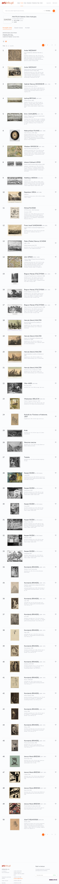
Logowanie (48, 3)
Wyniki (21, 3)
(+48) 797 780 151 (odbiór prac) (19, 874)
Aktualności (29, 3)
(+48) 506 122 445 (17, 882)
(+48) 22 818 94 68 (17, 871)
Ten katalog (48, 10)
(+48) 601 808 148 (17, 880)
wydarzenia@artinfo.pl (18, 878)
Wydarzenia (34, 3)
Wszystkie (12, 45)
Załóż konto (55, 3)
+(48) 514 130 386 (17, 877)
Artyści (25, 3)
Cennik (41, 3)
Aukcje (18, 3)
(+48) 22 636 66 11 (17, 872)
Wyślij (54, 875)
